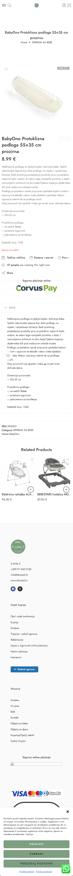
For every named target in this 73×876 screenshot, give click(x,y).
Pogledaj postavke (36, 863)
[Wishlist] (6, 69)
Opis (12, 307)
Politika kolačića (26, 871)
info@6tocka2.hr (19, 575)
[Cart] (69, 5)
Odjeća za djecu (19, 729)
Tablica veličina (15, 258)
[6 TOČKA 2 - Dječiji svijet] (36, 5)
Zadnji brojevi (18, 741)
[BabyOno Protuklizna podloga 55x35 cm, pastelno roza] (61, 138)
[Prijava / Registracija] (64, 5)
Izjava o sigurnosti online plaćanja (29, 645)
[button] (67, 811)
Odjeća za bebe (19, 723)
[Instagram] (20, 588)
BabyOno (14, 434)
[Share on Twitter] (19, 273)
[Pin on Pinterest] (33, 273)
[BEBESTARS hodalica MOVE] (54, 473)
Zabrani (36, 854)
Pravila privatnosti (44, 871)
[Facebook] (13, 588)
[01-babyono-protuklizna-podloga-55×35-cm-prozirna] (36, 97)
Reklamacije (17, 639)
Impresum (16, 657)
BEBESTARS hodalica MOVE (54, 494)
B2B (13, 712)
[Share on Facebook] (26, 273)
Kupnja (14, 622)
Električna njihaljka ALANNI (19, 494)
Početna (15, 700)
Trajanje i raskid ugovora (24, 634)
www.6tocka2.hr (19, 580)
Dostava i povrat (43, 258)
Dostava (15, 628)
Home (24, 42)
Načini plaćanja (19, 651)
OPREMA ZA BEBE (42, 42)
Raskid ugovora (24, 669)
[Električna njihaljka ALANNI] (19, 473)
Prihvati (37, 844)
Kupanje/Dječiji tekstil (22, 735)
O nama (15, 706)
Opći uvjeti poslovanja (23, 616)
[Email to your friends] (40, 273)
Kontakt (14, 717)
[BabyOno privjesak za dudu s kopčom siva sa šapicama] (68, 138)
